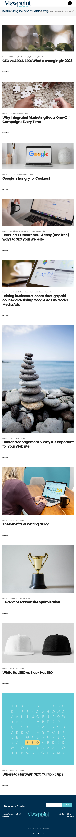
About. (18, 814)
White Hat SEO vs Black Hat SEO (27, 672)
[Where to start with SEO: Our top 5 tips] (38, 729)
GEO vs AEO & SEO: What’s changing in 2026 (37, 60)
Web (17, 438)
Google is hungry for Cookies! (26, 178)
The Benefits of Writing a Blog (25, 524)
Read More (5, 72)
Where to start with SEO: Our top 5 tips (32, 774)
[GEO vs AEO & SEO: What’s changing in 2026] (38, 38)
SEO (39, 57)
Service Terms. (7, 814)
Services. (5, 816)
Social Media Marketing (40, 292)
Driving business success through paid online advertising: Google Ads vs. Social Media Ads (35, 300)
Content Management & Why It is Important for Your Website (37, 444)
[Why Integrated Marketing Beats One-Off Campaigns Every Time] (38, 95)
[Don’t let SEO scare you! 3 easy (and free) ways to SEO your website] (38, 212)
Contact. (70, 816)
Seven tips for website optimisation (31, 602)
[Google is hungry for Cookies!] (38, 156)
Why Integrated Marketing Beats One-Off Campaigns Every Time (36, 119)
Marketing (19, 114)
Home (42, 11)
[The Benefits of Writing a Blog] (38, 491)
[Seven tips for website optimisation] (38, 569)
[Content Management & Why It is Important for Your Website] (38, 379)
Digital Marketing (22, 57)
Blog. (69, 814)
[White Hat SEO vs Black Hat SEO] (38, 643)
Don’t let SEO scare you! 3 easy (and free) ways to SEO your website (35, 237)
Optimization (32, 57)
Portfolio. (61, 814)
